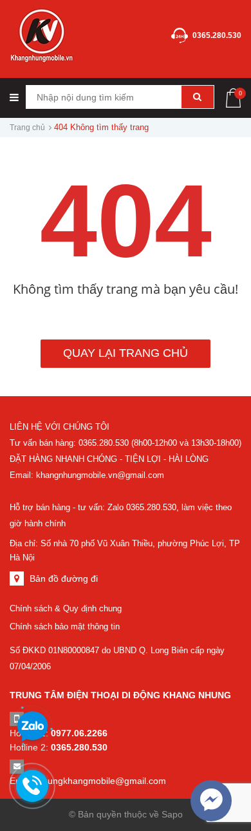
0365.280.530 (216, 35)
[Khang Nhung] (42, 35)
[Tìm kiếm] (197, 97)
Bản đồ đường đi (64, 578)
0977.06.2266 (79, 733)
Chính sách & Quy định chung (66, 608)
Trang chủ (27, 127)
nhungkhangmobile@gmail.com (101, 781)
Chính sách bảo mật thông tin (65, 626)
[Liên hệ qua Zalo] (32, 727)
